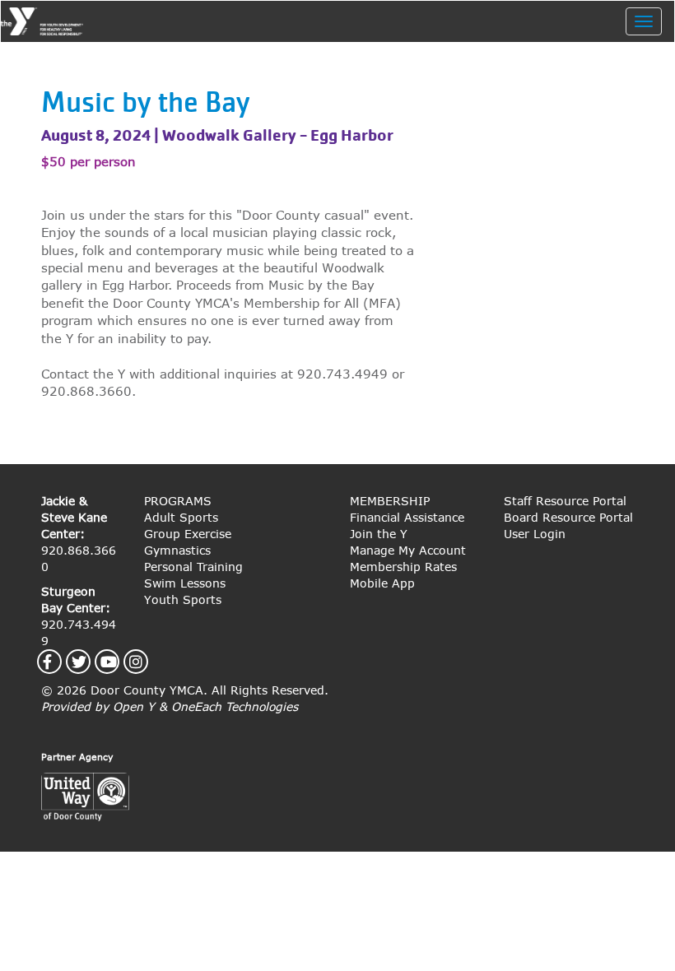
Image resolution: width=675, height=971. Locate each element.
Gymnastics (177, 550)
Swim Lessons (185, 583)
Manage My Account (408, 550)
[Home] (48, 21)
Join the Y (378, 534)
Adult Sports (181, 517)
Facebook (57, 661)
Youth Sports (182, 599)
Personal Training (193, 567)
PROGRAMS (178, 501)
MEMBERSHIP (390, 501)
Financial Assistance (407, 517)
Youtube (118, 661)
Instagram (145, 661)
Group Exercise (187, 534)
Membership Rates (403, 567)
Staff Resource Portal (565, 501)
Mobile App (382, 583)
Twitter (88, 661)
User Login (535, 534)
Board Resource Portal (568, 517)
